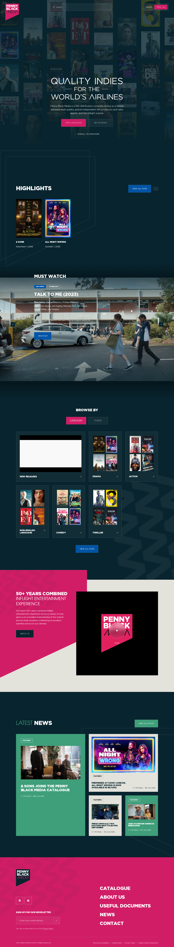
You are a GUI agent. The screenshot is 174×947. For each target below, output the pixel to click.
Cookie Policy (117, 943)
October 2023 (53, 286)
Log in (149, 7)
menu (159, 7)
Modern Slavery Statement (148, 943)
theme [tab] (98, 421)
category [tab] (76, 421)
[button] (13, 324)
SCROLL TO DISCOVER (88, 134)
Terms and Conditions (101, 943)
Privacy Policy (48, 928)
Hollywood (40, 286)
